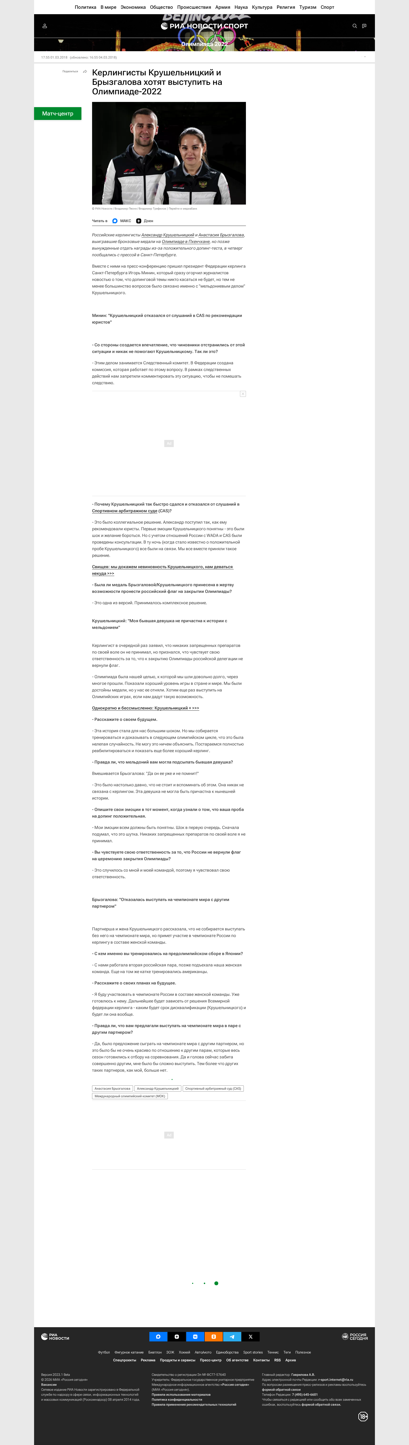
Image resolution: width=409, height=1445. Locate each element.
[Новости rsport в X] (251, 1336)
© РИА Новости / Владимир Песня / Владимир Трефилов (129, 208)
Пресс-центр (211, 1360)
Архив (290, 1360)
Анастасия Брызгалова (221, 234)
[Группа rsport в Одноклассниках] (214, 1336)
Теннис (273, 1352)
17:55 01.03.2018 (54, 57)
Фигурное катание (129, 1352)
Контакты (261, 1360)
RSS (277, 1360)
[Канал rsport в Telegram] (232, 1336)
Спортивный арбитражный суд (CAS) (213, 1088)
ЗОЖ (170, 1352)
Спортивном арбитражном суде (124, 510)
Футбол (104, 1352)
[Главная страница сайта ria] (188, 26)
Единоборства (227, 1352)
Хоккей (184, 1352)
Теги (287, 1352)
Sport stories (253, 1352)
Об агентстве (237, 1360)
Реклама (148, 1360)
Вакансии (49, 1384)
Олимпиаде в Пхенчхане (186, 241)
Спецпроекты (124, 1360)
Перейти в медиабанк (183, 208)
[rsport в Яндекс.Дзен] (177, 1336)
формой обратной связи (281, 1389)
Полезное (303, 1352)
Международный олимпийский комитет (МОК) (130, 1096)
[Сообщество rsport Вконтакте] (195, 1336)
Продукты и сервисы (177, 1360)
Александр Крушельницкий (168, 234)
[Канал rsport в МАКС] (158, 1336)
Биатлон (155, 1352)
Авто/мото (203, 1352)
